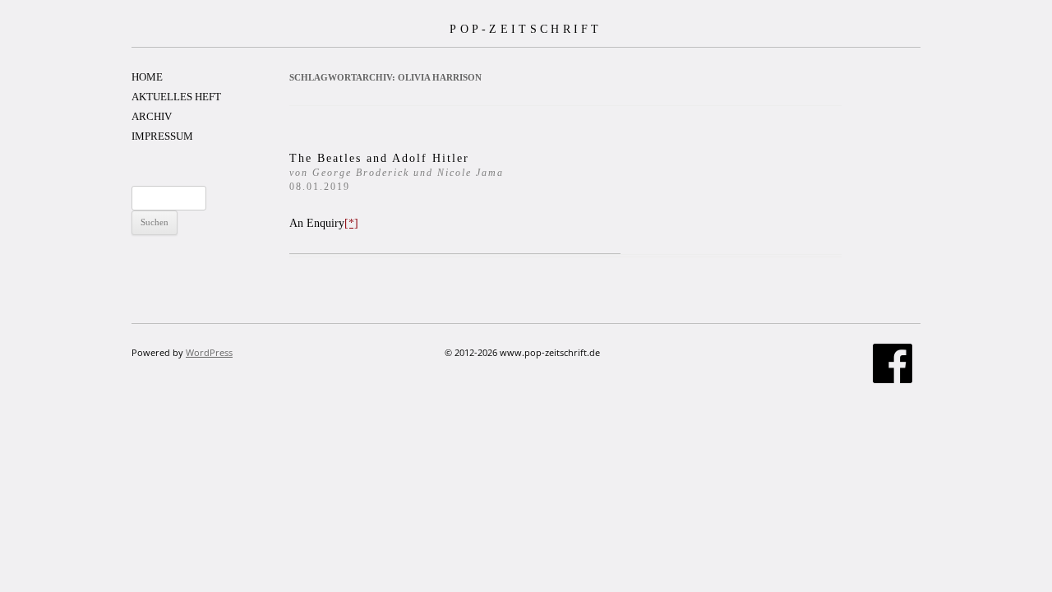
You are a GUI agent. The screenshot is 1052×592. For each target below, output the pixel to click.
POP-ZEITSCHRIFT (526, 28)
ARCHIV (152, 116)
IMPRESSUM (162, 136)
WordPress (209, 352)
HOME (147, 77)
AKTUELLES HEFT (176, 96)
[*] (351, 223)
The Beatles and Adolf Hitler (396, 172)
